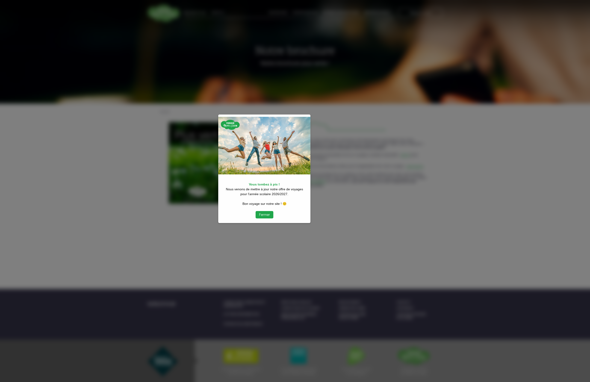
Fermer (264, 215)
